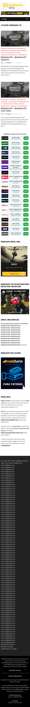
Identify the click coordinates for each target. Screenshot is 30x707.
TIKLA (26, 143)
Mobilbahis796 (5, 55)
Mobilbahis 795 (5, 101)
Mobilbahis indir (15, 50)
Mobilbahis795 (14, 106)
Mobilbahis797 (14, 55)
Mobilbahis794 (5, 99)
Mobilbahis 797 (21, 48)
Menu (5, 19)
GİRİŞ (26, 138)
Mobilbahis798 (23, 55)
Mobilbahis (4, 48)
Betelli (3, 411)
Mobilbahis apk (5, 50)
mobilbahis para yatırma (13, 52)
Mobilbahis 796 (12, 48)
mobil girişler (8, 63)
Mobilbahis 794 (21, 99)
